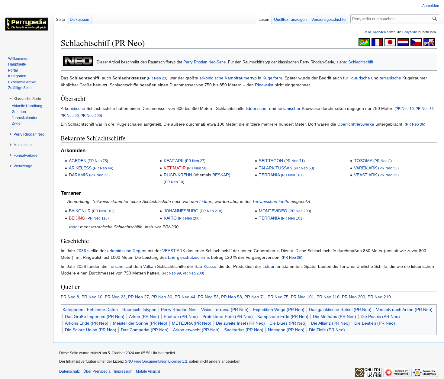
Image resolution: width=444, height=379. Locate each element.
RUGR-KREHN (178, 174)
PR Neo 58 (197, 168)
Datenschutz (69, 371)
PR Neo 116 (98, 218)
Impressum (123, 371)
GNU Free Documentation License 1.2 (156, 361)
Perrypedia (409, 32)
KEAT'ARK (174, 160)
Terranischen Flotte (270, 201)
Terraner (117, 266)
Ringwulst (264, 84)
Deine (375, 32)
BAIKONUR (80, 210)
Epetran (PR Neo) (181, 316)
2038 (81, 266)
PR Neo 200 (91, 115)
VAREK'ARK (365, 167)
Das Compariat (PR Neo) (145, 329)
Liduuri (205, 201)
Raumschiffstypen (139, 309)
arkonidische (211, 77)
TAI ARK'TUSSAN (275, 167)
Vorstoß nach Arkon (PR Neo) (404, 309)
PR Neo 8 (383, 161)
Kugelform (272, 77)
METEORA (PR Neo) (191, 323)
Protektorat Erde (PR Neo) (227, 316)
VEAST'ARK (365, 174)
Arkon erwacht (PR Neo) (196, 329)
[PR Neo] (78, 60)
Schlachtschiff (360, 62)
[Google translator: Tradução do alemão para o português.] (364, 41)
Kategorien (73, 309)
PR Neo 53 (304, 168)
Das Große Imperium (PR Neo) (94, 316)
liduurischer (257, 108)
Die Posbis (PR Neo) (380, 316)
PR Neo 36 (425, 109)
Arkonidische (73, 108)
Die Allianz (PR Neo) (330, 323)
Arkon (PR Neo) (144, 316)
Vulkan (149, 266)
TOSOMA (363, 160)
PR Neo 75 (98, 161)
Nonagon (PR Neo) (286, 329)
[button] (27, 99)
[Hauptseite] (26, 24)
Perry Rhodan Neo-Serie (204, 62)
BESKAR (220, 174)
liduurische (359, 77)
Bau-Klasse (205, 266)
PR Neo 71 (294, 161)
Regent (139, 250)
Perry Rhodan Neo (179, 309)
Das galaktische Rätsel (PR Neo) (340, 309)
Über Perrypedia (97, 371)
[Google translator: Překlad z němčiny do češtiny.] (416, 41)
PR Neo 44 (103, 168)
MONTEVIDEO (273, 210)
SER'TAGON (271, 160)
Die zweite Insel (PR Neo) (240, 323)
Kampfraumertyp (241, 77)
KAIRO (170, 218)
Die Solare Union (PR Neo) (90, 329)
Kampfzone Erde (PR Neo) (282, 316)
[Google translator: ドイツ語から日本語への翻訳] (390, 41)
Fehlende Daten (102, 309)
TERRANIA (269, 174)
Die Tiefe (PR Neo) (327, 329)
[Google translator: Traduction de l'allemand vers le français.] (377, 41)
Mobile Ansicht (148, 371)
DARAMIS (78, 174)
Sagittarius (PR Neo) (243, 329)
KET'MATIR (175, 167)
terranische (390, 77)
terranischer (289, 108)
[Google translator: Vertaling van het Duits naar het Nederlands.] (403, 41)
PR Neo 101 (292, 175)
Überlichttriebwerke (355, 124)
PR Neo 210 (211, 211)
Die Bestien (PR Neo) (374, 323)
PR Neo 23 (157, 78)
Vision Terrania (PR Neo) (225, 309)
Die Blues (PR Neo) (288, 323)
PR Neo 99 (70, 115)
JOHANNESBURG (181, 210)
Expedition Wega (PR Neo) (278, 309)
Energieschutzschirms (189, 257)
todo (73, 226)
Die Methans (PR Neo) (334, 316)
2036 (81, 250)
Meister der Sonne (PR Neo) (140, 323)
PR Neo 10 (405, 109)
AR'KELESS (80, 167)
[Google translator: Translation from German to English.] (429, 41)
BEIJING (77, 218)
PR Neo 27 (195, 161)
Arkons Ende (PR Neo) (86, 323)
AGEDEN (77, 160)
